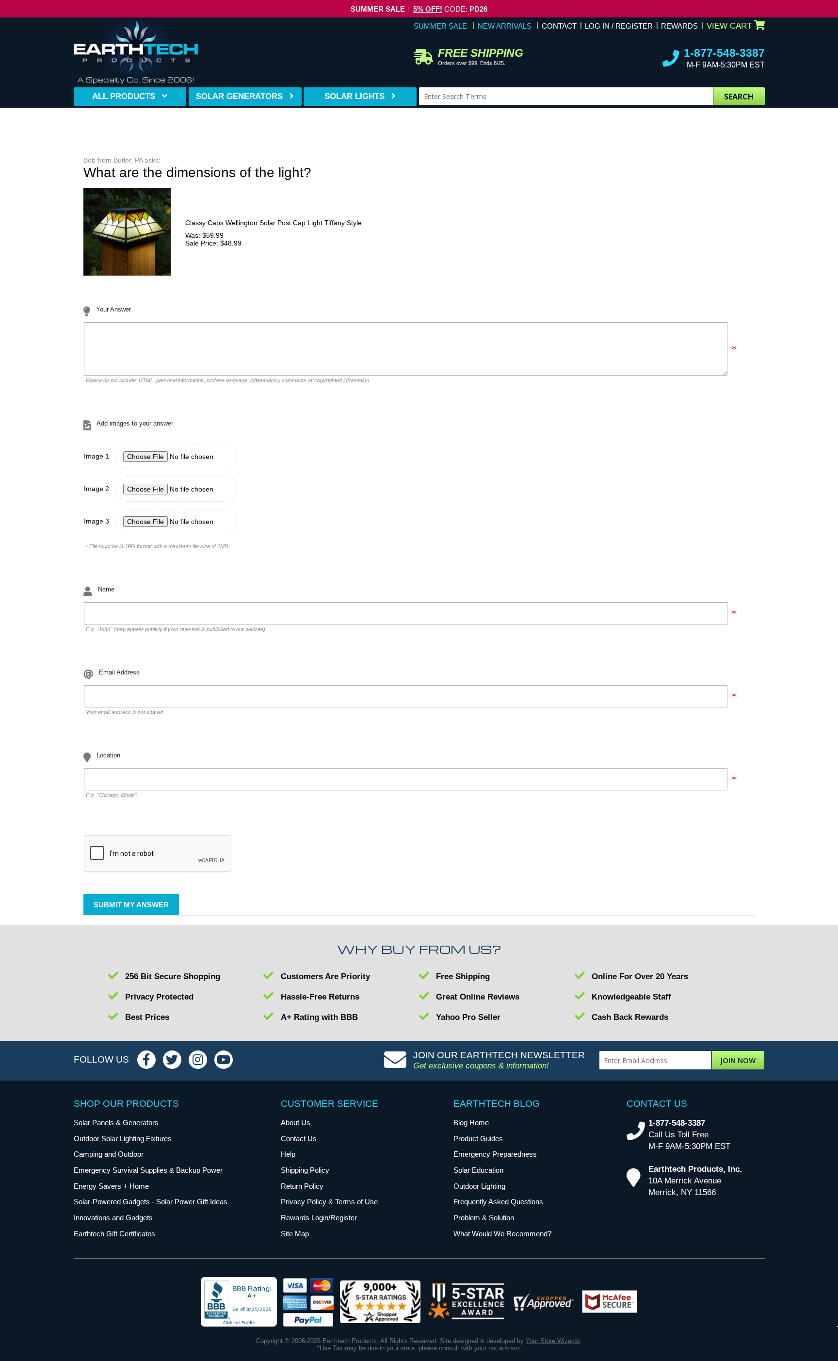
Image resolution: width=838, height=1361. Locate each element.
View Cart (729, 26)
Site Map (295, 1234)
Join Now (738, 1060)
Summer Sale (440, 26)
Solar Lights (354, 96)
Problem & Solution (483, 1217)
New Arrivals (505, 26)
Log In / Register (619, 26)
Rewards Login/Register (319, 1217)
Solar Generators (239, 96)
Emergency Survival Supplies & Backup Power (148, 1170)
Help (288, 1154)
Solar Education (478, 1170)
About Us (295, 1122)
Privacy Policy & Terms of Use (329, 1201)
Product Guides (478, 1138)
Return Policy (302, 1186)
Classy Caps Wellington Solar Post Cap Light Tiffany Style (273, 223)
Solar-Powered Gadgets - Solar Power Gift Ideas (150, 1201)
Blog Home (471, 1122)
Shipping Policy (305, 1170)
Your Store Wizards (553, 1341)
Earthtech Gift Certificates (114, 1234)
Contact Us (299, 1138)
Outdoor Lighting (479, 1186)
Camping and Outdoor (109, 1154)
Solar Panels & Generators (116, 1122)
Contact (559, 26)
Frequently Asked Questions (498, 1201)
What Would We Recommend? (502, 1234)
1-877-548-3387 (724, 53)
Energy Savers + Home (111, 1186)
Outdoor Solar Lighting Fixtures (123, 1138)
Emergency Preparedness (495, 1154)
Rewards (679, 26)
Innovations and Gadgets (113, 1217)
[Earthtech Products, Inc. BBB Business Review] (239, 1302)
